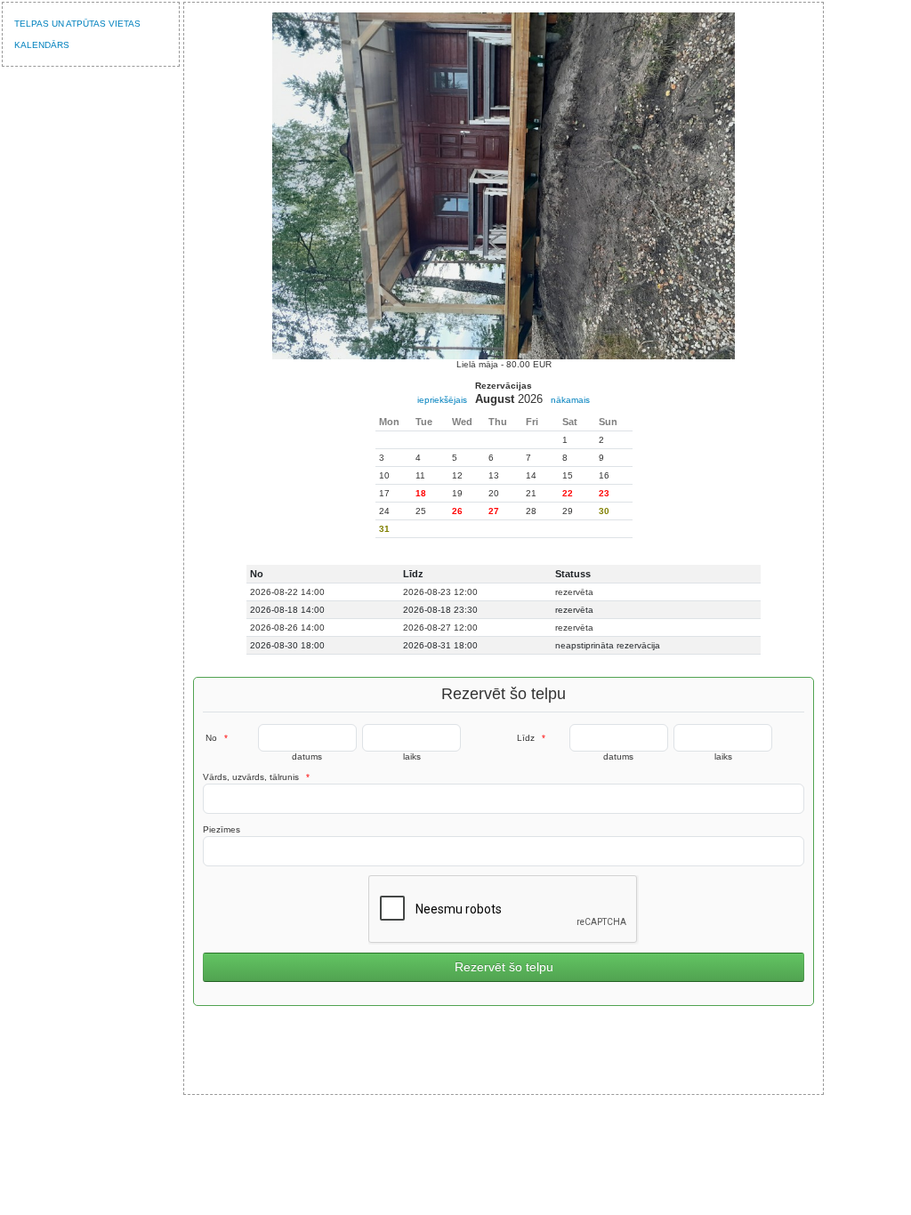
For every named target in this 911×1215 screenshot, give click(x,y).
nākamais (570, 400)
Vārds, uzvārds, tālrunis (256, 777)
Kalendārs (41, 45)
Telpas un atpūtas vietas (77, 23)
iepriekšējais (442, 400)
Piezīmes (221, 829)
